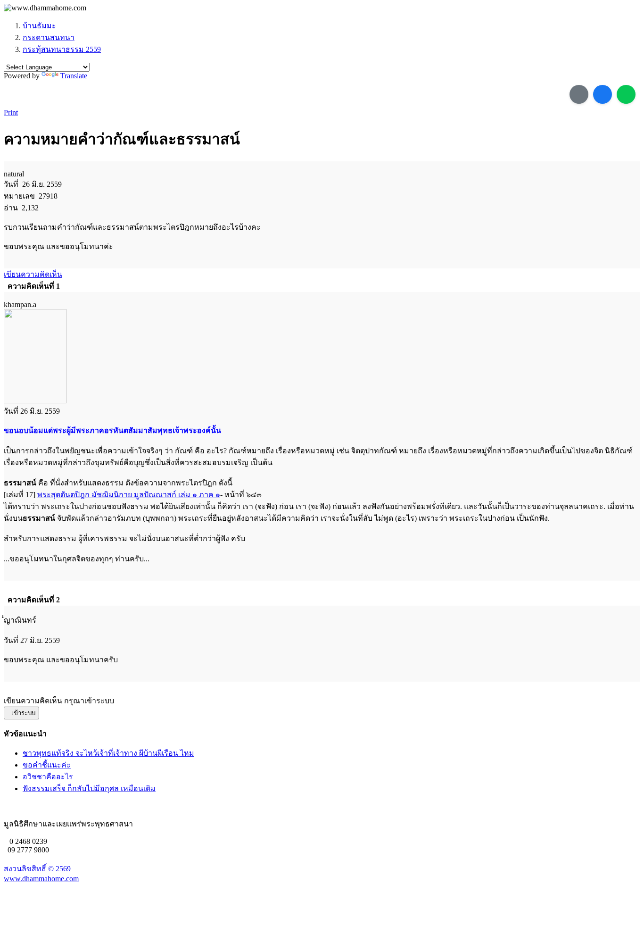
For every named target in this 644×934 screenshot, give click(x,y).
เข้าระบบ (21, 713)
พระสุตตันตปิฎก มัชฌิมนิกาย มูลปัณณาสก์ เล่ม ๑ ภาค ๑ (128, 495)
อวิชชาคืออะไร (48, 777)
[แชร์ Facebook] (602, 94)
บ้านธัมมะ (39, 26)
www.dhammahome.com (41, 879)
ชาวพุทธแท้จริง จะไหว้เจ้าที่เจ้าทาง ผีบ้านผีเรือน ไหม (108, 753)
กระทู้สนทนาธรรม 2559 (62, 49)
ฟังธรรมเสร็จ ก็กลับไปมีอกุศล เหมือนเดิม (89, 788)
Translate (73, 76)
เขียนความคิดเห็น (33, 274)
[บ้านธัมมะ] (45, 8)
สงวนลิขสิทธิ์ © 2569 (37, 869)
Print (11, 112)
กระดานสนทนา (48, 37)
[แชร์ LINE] (626, 94)
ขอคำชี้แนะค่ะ (47, 765)
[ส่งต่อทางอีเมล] (579, 94)
